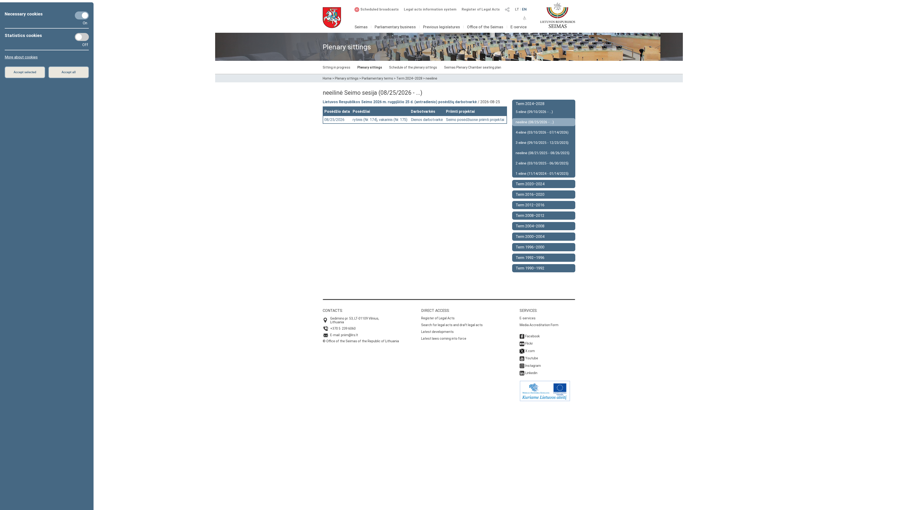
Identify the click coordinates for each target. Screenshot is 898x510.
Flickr (529, 343)
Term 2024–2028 (409, 78)
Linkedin (531, 373)
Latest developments (437, 332)
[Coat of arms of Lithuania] (332, 17)
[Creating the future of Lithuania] (545, 400)
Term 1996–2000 (530, 247)
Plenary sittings (369, 67)
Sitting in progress (336, 67)
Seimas (361, 27)
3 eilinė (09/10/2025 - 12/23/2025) (542, 143)
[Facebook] (522, 336)
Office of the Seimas (485, 27)
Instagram (533, 366)
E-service (519, 27)
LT (517, 9)
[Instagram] (522, 366)
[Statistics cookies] (82, 37)
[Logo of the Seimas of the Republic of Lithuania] (557, 15)
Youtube (531, 358)
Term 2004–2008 (530, 226)
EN (524, 9)
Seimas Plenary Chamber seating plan (472, 67)
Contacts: (333, 310)
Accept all (69, 72)
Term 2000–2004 (530, 236)
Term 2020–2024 (530, 184)
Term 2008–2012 (530, 215)
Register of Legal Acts (481, 9)
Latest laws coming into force (443, 338)
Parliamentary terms (377, 78)
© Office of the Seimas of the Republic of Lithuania (361, 341)
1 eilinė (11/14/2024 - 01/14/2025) (542, 173)
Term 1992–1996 (530, 257)
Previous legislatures (441, 27)
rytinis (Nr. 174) (365, 119)
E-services (528, 318)
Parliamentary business (395, 27)
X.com (530, 351)
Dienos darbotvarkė (427, 119)
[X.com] (522, 351)
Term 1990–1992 (530, 268)
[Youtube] (522, 358)
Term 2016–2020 (530, 194)
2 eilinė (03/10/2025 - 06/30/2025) (542, 163)
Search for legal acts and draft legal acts (452, 325)
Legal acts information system (430, 9)
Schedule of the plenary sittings (413, 67)
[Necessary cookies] (82, 15)
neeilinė (431, 78)
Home (327, 78)
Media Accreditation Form (539, 325)
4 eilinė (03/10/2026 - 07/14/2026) (542, 132)
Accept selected (25, 72)
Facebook (532, 336)
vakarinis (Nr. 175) (393, 119)
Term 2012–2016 (530, 205)
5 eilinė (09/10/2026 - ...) (534, 112)
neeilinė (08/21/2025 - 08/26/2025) (542, 153)
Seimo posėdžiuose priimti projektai (475, 119)
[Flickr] (522, 343)
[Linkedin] (522, 373)
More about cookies (21, 57)
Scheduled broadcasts (379, 9)
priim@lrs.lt (349, 335)
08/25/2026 (334, 119)
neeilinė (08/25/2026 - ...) (535, 122)
